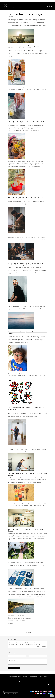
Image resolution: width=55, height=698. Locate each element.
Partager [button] (10, 627)
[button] (12, 5)
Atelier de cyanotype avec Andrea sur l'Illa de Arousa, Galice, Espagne (25, 530)
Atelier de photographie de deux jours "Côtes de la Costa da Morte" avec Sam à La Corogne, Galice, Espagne (25, 264)
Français (14, 693)
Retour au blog (28, 632)
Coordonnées (41, 676)
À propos (45, 676)
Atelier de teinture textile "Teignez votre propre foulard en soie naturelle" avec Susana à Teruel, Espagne (26, 122)
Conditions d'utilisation (33, 676)
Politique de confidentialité (12, 676)
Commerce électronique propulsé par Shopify (46, 695)
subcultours (39, 695)
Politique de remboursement (23, 676)
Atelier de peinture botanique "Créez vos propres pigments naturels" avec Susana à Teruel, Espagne (25, 46)
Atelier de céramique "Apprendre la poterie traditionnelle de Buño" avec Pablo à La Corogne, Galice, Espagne (25, 198)
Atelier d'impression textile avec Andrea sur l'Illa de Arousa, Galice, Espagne (27, 474)
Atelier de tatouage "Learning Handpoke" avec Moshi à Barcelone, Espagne (27, 332)
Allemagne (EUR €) (7, 693)
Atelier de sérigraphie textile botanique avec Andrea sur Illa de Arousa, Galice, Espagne (26, 408)
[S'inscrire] (21, 684)
